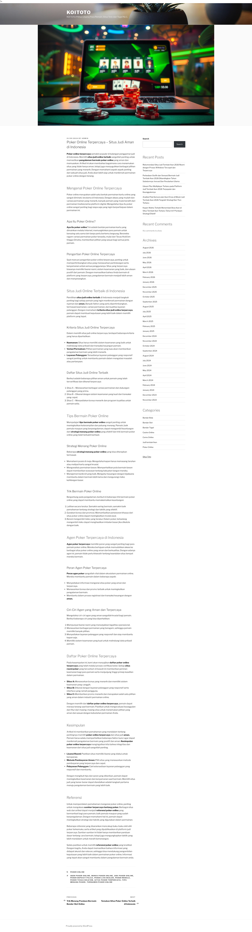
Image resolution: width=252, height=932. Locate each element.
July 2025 (147, 311)
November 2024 (150, 341)
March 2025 (148, 321)
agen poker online (80, 876)
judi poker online (123, 876)
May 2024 (147, 370)
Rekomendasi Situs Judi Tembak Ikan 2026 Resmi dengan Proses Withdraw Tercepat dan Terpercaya (164, 168)
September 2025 (150, 302)
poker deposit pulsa (81, 878)
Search (146, 139)
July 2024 (147, 360)
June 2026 (147, 257)
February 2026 (149, 277)
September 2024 (150, 351)
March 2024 (148, 380)
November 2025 (150, 292)
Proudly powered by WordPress (79, 926)
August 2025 (148, 306)
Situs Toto (147, 457)
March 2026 (148, 272)
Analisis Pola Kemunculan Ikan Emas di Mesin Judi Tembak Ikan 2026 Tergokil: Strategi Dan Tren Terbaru (164, 200)
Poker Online (77, 872)
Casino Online (148, 432)
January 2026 (148, 282)
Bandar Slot (148, 422)
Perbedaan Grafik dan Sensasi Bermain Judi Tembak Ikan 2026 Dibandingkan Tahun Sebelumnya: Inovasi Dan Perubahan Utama (161, 178)
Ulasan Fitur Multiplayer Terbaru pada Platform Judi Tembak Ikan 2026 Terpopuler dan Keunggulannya (162, 189)
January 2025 (148, 331)
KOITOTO (79, 12)
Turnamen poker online (100, 882)
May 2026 (147, 262)
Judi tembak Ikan (150, 442)
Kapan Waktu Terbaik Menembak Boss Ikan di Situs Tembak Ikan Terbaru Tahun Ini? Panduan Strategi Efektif (162, 211)
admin (85, 138)
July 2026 (147, 252)
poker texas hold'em (81, 880)
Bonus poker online (102, 876)
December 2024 (150, 336)
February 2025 (149, 326)
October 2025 (149, 297)
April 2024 (147, 375)
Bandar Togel (148, 427)
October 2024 (149, 346)
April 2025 (147, 316)
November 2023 (150, 400)
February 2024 (149, 385)
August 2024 (148, 356)
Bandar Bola (148, 418)
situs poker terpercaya (107, 880)
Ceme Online (148, 437)
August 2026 (148, 247)
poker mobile (122, 878)
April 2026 (147, 267)
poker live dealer (104, 878)
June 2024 (147, 365)
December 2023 (150, 395)
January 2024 (148, 390)
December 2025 (150, 287)
